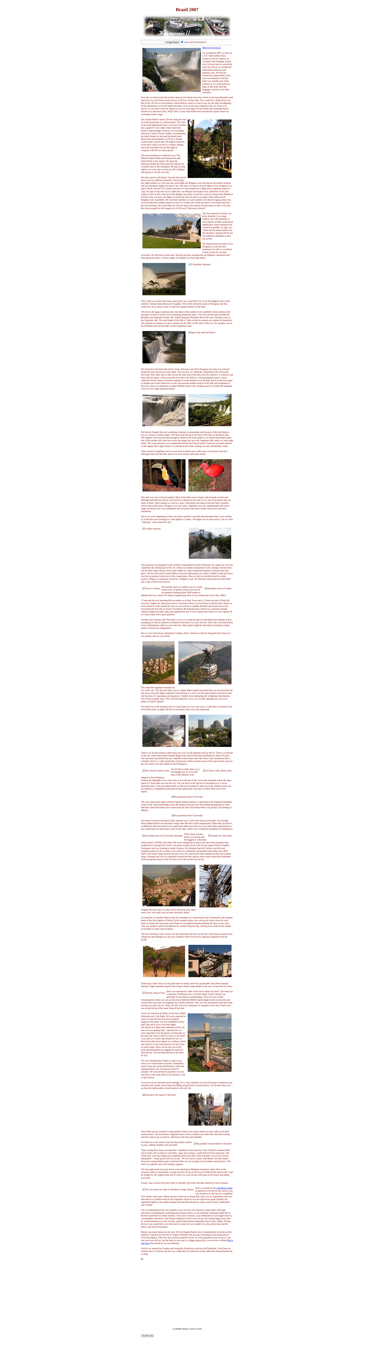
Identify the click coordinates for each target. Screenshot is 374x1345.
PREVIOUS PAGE (211, 48)
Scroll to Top (147, 1336)
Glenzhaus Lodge (224, 1188)
